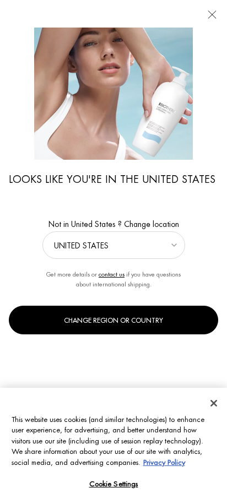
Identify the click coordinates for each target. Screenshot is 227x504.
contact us (112, 275)
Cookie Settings (113, 483)
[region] (113, 446)
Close (212, 14)
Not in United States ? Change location (113, 224)
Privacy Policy (164, 462)
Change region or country (113, 320)
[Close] (214, 403)
